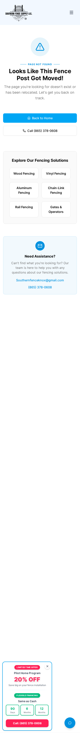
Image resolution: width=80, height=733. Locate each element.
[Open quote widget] (69, 722)
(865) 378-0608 (40, 287)
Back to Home (42, 118)
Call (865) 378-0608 (42, 131)
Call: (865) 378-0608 (27, 723)
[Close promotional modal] (47, 666)
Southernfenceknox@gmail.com (40, 280)
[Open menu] (71, 12)
